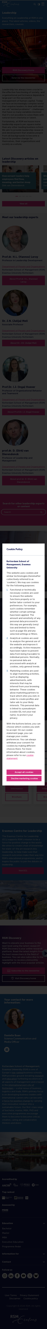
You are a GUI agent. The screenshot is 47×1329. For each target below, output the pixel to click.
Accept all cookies (24, 772)
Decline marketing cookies (24, 778)
